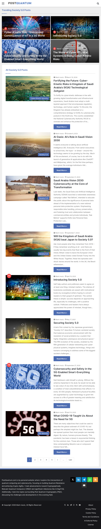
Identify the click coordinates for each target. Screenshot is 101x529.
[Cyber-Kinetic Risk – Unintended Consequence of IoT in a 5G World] (26, 27)
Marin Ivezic (59, 77)
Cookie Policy (91, 513)
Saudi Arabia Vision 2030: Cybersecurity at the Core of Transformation (71, 184)
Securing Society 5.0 (66, 322)
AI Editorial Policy (90, 521)
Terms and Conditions (90, 517)
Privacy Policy (91, 509)
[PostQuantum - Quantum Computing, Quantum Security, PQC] (19, 3)
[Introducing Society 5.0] (75, 27)
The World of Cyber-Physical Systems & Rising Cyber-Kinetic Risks (72, 56)
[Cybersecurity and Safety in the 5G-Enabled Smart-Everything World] (26, 51)
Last (70, 460)
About (90, 505)
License (91, 525)
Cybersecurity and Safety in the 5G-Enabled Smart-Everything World (73, 372)
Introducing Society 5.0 (67, 35)
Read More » (62, 127)
